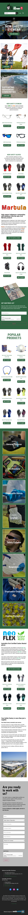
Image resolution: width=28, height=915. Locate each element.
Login (20, 13)
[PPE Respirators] (14, 576)
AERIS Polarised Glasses (7, 142)
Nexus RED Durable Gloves (7, 173)
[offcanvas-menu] (14, 18)
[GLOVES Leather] (14, 527)
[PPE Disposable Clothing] (14, 600)
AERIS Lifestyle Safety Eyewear (7, 122)
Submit (14, 323)
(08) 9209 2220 (7, 884)
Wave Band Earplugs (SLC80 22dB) (6, 376)
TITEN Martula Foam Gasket (20, 142)
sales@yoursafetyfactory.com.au (10, 876)
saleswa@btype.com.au (9, 885)
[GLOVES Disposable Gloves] (14, 502)
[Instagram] (14, 889)
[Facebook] (10, 889)
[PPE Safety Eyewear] (14, 551)
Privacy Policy (14, 903)
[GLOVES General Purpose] (14, 453)
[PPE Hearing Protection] (14, 625)
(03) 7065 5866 (7, 875)
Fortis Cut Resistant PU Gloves (7, 193)
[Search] (17, 13)
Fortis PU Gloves (20, 173)
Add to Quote (7, 125)
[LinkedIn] (18, 889)
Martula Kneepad (7, 272)
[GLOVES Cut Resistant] (14, 478)
